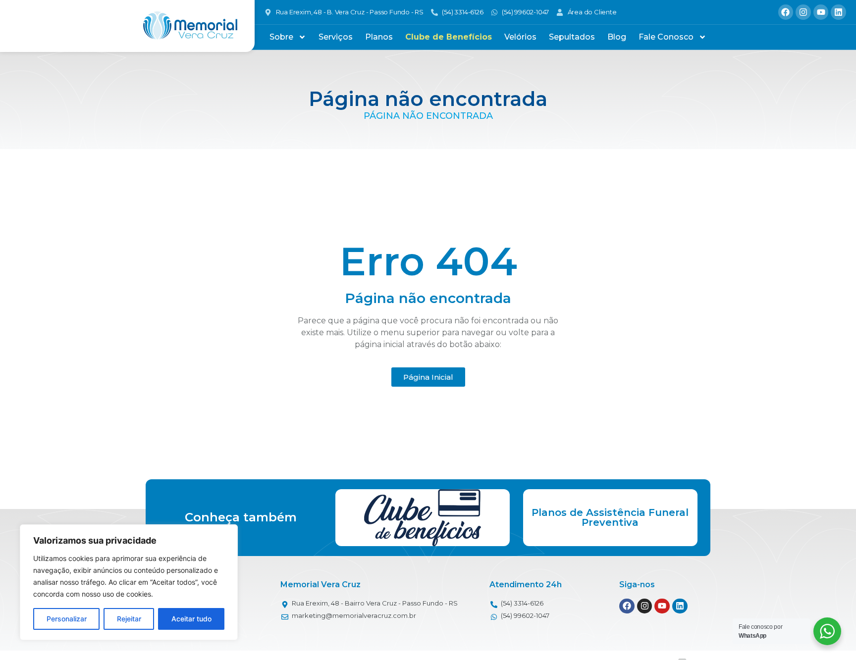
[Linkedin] (838, 12)
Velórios (520, 37)
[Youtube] (821, 12)
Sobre (281, 37)
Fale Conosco (666, 37)
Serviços (336, 37)
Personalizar (67, 618)
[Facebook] (786, 12)
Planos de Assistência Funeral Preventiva (610, 517)
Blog (616, 37)
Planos (379, 37)
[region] (129, 582)
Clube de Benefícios (448, 37)
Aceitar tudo (191, 618)
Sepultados (572, 37)
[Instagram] (803, 12)
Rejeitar (129, 618)
